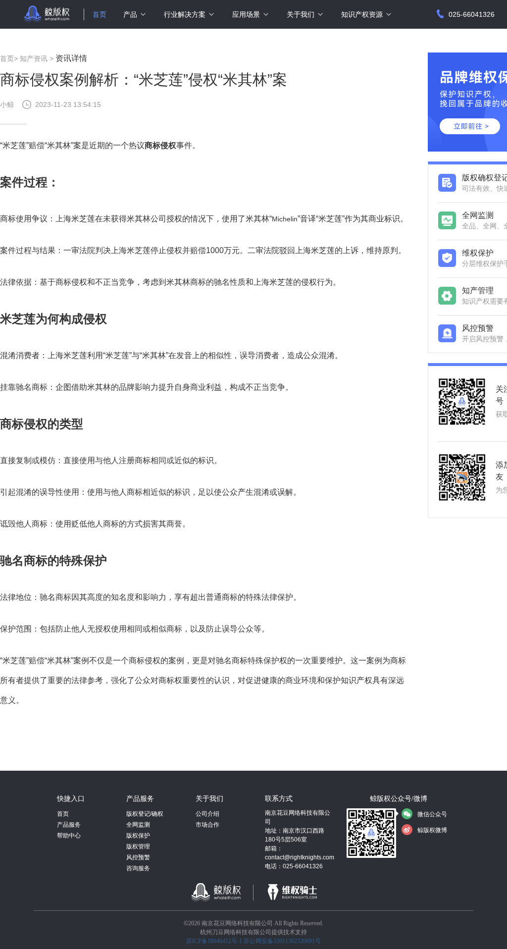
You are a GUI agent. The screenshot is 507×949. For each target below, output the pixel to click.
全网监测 (138, 824)
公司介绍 (207, 813)
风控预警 (138, 857)
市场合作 (207, 824)
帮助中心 (69, 835)
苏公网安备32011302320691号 (282, 941)
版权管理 (138, 846)
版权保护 (138, 835)
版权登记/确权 (144, 813)
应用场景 (246, 14)
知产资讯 (34, 58)
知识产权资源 (362, 14)
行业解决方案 (184, 14)
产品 (130, 14)
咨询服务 (138, 868)
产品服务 (69, 824)
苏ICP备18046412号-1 (214, 941)
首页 (99, 14)
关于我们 (300, 14)
